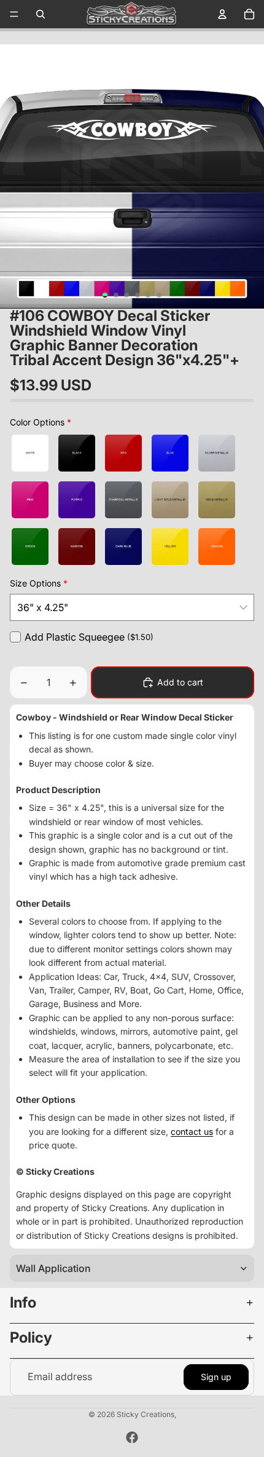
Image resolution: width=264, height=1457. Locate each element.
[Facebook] (132, 1437)
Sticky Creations (145, 1414)
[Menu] (14, 14)
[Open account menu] (222, 14)
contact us (192, 1131)
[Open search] (40, 14)
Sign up (216, 1377)
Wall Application (53, 1268)
